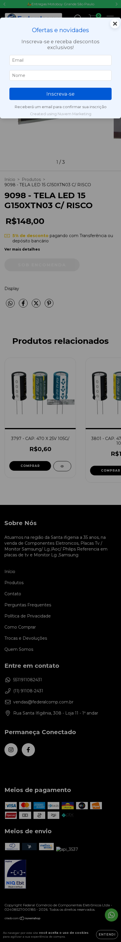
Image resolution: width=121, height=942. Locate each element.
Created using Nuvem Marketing (60, 114)
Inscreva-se (60, 94)
